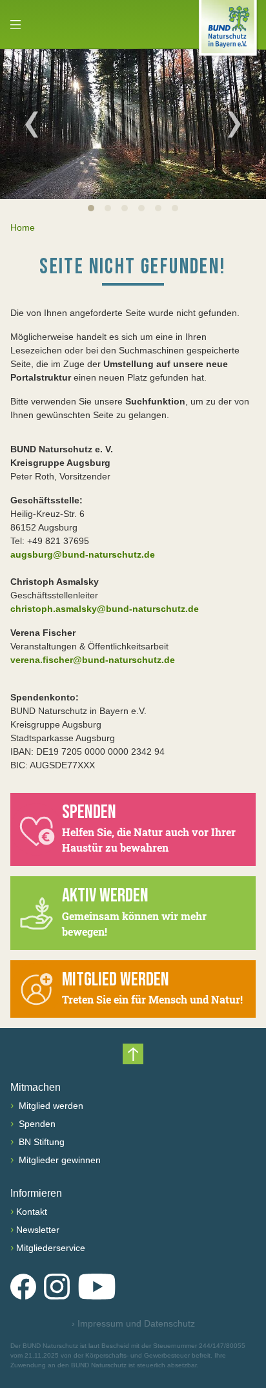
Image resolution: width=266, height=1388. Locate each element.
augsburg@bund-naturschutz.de (82, 554)
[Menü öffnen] (15, 24)
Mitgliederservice (50, 1248)
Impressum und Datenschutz (133, 1323)
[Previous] (32, 124)
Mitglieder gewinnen (58, 1160)
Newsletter (37, 1230)
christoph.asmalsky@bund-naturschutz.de (104, 609)
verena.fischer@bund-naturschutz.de (92, 660)
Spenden (36, 1124)
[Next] (234, 124)
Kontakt (31, 1211)
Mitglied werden (49, 1105)
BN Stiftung (40, 1142)
